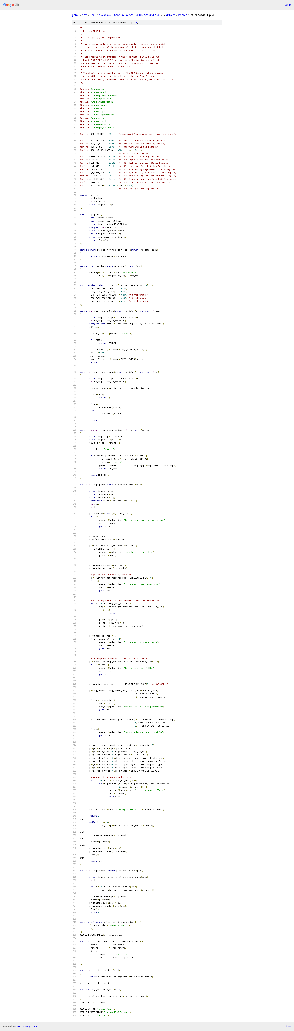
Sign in (288, 4)
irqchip (182, 15)
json (288, 1026)
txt (281, 1026)
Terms (35, 1026)
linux (93, 15)
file (134, 22)
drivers (170, 15)
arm (84, 15)
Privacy (26, 1026)
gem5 (75, 15)
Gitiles (18, 1026)
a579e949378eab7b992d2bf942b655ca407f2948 (129, 15)
